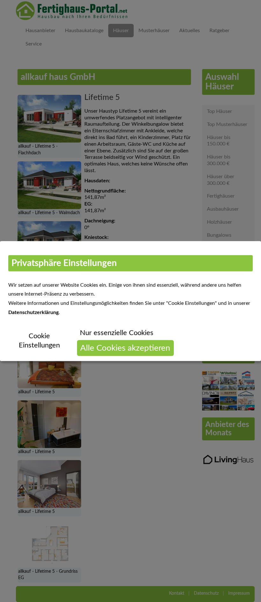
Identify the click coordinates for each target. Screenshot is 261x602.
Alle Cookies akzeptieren (125, 348)
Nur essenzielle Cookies (116, 332)
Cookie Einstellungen (39, 340)
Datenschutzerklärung (33, 312)
